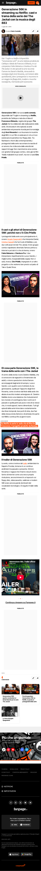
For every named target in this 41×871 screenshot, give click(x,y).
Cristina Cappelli (8, 242)
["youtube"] (13, 749)
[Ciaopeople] (20, 865)
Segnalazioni (14, 769)
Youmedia (4, 769)
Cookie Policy (5, 772)
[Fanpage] (20, 809)
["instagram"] (8, 749)
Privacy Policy (24, 769)
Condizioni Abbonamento (20, 772)
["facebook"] (22, 749)
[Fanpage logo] (11, 3)
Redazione (33, 772)
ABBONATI (31, 2)
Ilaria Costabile (16, 31)
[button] (37, 31)
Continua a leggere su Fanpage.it (20, 602)
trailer (25, 463)
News (3, 673)
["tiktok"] (4, 749)
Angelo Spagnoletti (14, 239)
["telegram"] (26, 749)
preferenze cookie (7, 775)
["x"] (17, 749)
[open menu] (2, 3)
